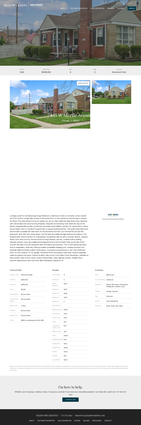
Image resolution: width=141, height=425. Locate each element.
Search (132, 8)
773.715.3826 (66, 415)
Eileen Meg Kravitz (47, 415)
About (63, 8)
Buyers (121, 8)
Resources (96, 421)
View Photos (83, 83)
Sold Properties (97, 8)
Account (130, 3)
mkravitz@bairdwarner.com (90, 415)
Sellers (110, 8)
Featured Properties (79, 8)
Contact (120, 3)
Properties (70, 110)
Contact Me (70, 399)
